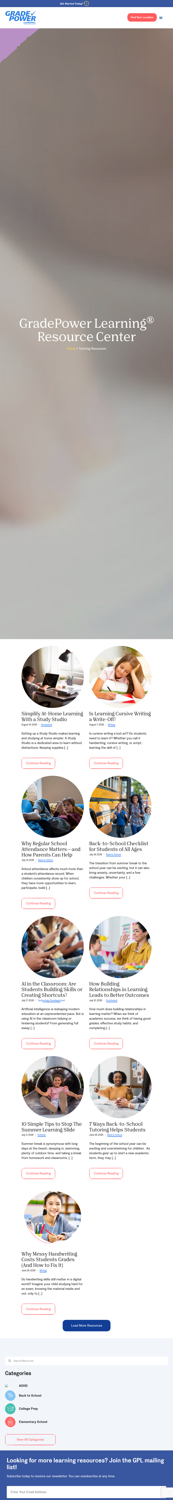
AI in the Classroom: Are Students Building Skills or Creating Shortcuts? (51, 989)
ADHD (23, 1386)
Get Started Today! (71, 3)
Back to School (45, 860)
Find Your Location (142, 17)
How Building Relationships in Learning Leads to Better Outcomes (119, 989)
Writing (111, 724)
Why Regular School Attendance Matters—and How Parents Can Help (51, 849)
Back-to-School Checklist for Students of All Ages (118, 846)
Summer (42, 1135)
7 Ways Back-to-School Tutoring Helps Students (117, 1126)
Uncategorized (57, 1000)
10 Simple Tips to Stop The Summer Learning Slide (51, 1126)
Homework (46, 724)
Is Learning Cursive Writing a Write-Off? (120, 716)
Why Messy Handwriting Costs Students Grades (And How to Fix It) (49, 1259)
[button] (86, 1325)
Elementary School (33, 1422)
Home (71, 348)
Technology (43, 1000)
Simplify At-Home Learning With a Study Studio (52, 716)
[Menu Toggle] (161, 17)
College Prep (28, 1409)
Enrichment (111, 1000)
